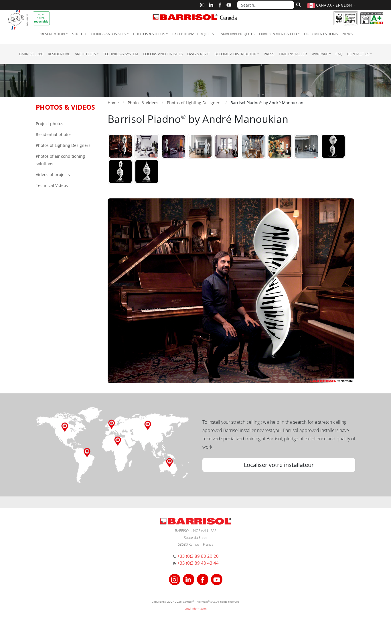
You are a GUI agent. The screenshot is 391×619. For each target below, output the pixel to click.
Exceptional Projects (193, 33)
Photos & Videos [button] (149, 33)
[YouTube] (228, 5)
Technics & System (120, 53)
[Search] (298, 4)
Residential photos (54, 134)
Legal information (196, 608)
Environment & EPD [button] (278, 33)
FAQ (339, 53)
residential (59, 53)
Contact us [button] (358, 53)
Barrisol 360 (31, 53)
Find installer (293, 53)
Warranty (321, 53)
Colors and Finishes (163, 53)
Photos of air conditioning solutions (60, 159)
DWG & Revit (198, 53)
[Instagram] (202, 5)
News (347, 33)
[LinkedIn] (211, 5)
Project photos (49, 123)
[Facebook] (220, 5)
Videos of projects (53, 174)
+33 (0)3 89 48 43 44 (198, 563)
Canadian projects (236, 33)
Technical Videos (52, 185)
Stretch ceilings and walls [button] (99, 33)
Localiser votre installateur (279, 465)
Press (269, 53)
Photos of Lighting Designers (63, 145)
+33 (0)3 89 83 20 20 (198, 556)
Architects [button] (85, 53)
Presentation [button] (51, 33)
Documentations (321, 33)
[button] (332, 5)
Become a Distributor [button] (235, 53)
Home (113, 102)
